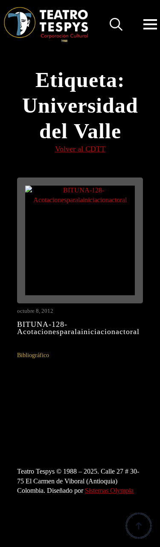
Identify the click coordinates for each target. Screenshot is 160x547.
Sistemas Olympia (109, 490)
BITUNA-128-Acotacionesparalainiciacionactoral (78, 328)
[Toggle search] (116, 24)
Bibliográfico (33, 355)
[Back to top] (138, 525)
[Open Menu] (150, 24)
